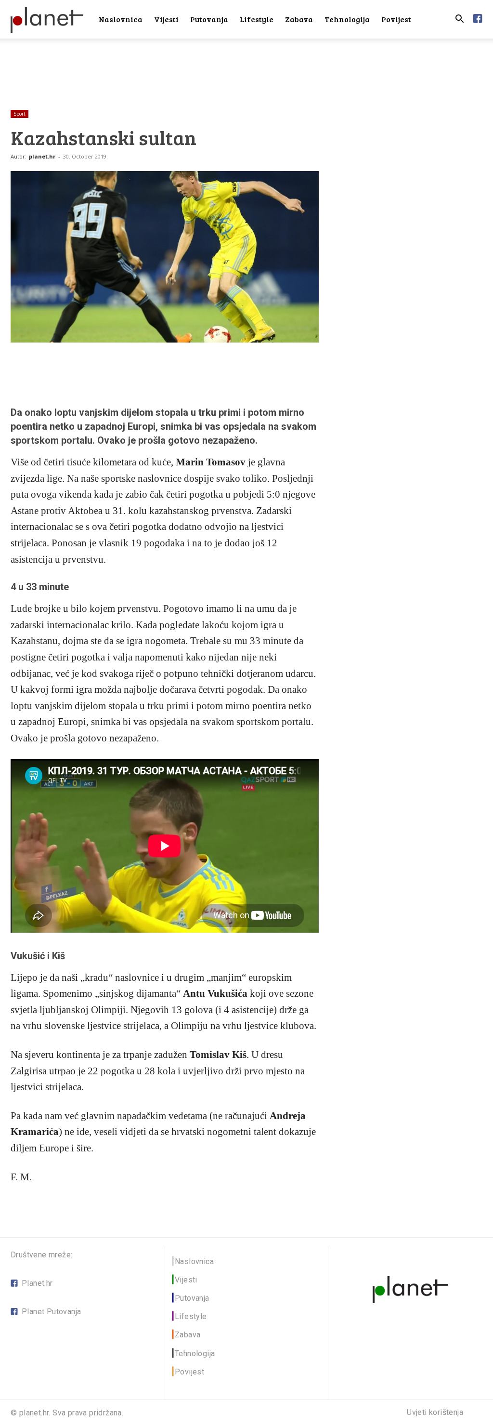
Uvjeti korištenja (435, 1412)
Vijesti (166, 19)
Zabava (299, 19)
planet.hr (42, 156)
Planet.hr (37, 1283)
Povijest (396, 19)
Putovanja (209, 19)
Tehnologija (347, 19)
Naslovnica (121, 19)
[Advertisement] (246, 64)
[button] (459, 20)
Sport (19, 113)
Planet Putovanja (51, 1311)
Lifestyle (256, 19)
